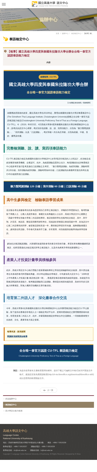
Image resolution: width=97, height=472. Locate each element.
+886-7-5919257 (20, 446)
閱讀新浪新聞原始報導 (17, 336)
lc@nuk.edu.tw (46, 450)
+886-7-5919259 (48, 446)
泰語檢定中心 (76, 33)
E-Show (78, 454)
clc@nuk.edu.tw (20, 450)
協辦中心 (65, 33)
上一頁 (50, 390)
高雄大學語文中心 (50, 4)
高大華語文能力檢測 (13, 411)
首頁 (57, 33)
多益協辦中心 (11, 399)
